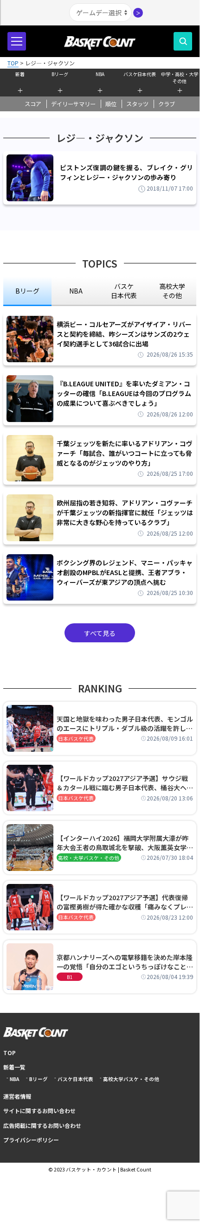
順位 (110, 104)
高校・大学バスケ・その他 (88, 857)
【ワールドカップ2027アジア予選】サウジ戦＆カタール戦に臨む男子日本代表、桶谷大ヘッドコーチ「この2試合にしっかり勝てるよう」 (125, 783)
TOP (9, 1052)
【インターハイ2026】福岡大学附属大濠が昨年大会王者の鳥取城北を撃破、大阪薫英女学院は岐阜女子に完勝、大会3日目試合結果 (125, 842)
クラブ (166, 104)
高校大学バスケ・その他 (131, 1078)
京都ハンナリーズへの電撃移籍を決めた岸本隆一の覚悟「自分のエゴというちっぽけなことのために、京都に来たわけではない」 (125, 962)
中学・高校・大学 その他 (179, 76)
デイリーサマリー (73, 104)
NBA (100, 73)
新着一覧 (14, 1067)
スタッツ (137, 104)
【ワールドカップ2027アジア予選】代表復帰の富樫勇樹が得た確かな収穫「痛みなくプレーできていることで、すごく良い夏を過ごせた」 (125, 902)
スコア (33, 104)
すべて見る (100, 633)
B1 (69, 976)
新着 (20, 73)
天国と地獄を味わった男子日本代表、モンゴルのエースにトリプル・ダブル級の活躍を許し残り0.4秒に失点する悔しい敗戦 (125, 723)
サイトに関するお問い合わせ (39, 1110)
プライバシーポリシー (31, 1140)
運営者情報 (17, 1096)
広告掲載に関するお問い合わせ (42, 1125)
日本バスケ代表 (76, 738)
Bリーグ (60, 73)
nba (76, 290)
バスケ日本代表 (139, 73)
